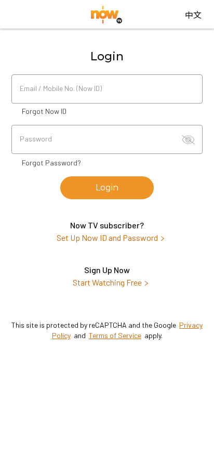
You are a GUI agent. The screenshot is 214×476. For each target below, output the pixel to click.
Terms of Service (115, 335)
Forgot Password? (51, 162)
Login (107, 187)
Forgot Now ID (44, 111)
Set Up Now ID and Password (107, 237)
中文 (193, 14)
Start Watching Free (107, 282)
